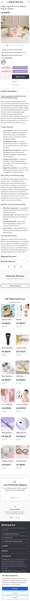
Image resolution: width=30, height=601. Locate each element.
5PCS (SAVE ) (6, 71)
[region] (15, 587)
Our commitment (6, 570)
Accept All (15, 588)
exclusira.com (6, 559)
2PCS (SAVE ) (6, 67)
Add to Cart (20, 77)
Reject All (15, 597)
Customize (15, 593)
